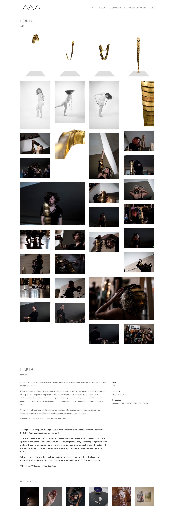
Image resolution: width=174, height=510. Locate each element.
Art (92, 8)
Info (152, 8)
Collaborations (117, 8)
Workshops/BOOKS (137, 8)
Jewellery (101, 8)
